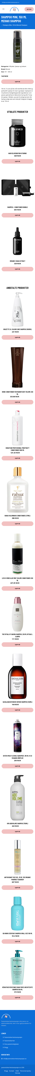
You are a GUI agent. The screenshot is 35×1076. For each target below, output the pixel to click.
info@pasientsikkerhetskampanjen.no (10, 2)
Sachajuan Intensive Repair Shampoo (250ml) (17, 702)
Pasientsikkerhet (9, 1041)
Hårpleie (11, 66)
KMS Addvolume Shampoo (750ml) (17, 823)
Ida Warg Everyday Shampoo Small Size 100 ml (17, 933)
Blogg (6, 1047)
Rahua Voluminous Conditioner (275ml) (17, 516)
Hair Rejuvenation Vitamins (17, 153)
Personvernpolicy (25, 1071)
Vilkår (17, 1071)
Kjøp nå (17, 81)
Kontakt (11, 1071)
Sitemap (17, 1073)
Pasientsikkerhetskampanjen (13, 1037)
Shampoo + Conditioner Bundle (17, 207)
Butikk (29, 9)
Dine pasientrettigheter (11, 1044)
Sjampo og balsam (20, 66)
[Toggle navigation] (3, 9)
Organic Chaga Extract (17, 261)
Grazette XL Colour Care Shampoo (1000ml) (17, 329)
